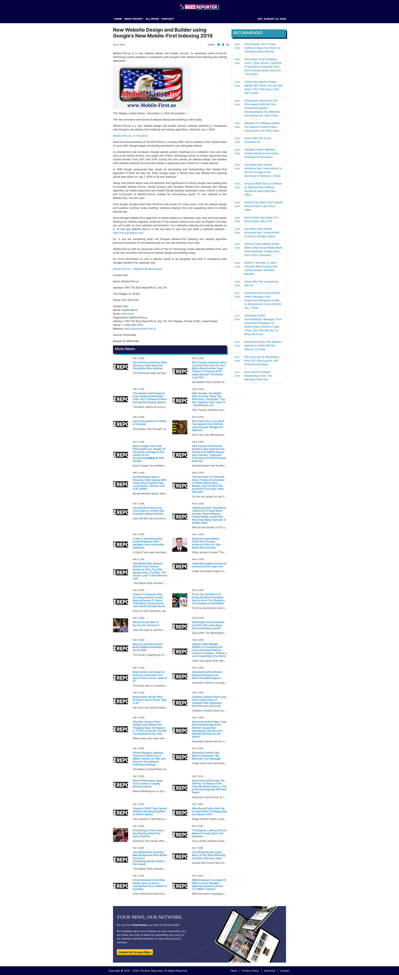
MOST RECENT (134, 18)
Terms (233, 970)
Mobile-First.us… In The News (130, 135)
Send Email (127, 313)
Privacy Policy (250, 970)
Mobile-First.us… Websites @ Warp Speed (137, 268)
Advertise (269, 970)
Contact (284, 970)
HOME (118, 18)
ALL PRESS (152, 18)
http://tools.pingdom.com (128, 232)
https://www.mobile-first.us (140, 328)
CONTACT (167, 18)
